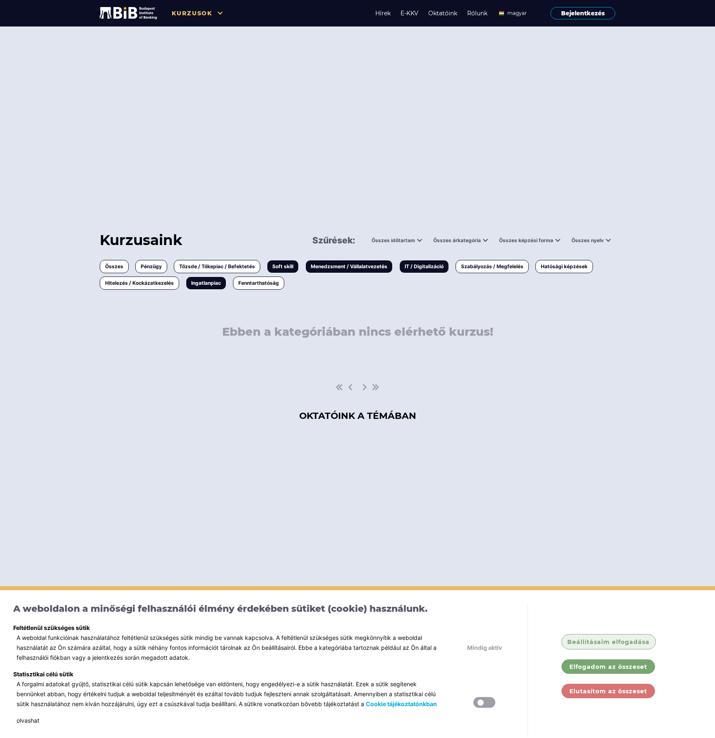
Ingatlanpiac (206, 283)
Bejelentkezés (583, 13)
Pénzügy (151, 266)
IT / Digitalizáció (424, 266)
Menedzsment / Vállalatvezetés (349, 266)
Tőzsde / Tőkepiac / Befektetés (217, 266)
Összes (114, 266)
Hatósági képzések (564, 266)
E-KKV (409, 13)
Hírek (383, 13)
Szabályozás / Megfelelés (492, 266)
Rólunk (477, 13)
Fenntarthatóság (258, 283)
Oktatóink (442, 13)
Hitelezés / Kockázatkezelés (139, 283)
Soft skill (282, 266)
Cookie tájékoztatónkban (401, 703)
